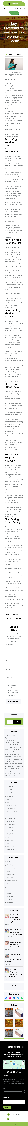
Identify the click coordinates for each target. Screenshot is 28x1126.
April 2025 (10, 837)
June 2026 (10, 793)
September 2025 (12, 821)
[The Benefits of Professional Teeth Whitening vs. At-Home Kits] (7, 956)
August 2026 (11, 787)
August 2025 (11, 824)
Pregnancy (10, 896)
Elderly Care (11, 874)
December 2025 (12, 812)
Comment (10, 645)
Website (9, 677)
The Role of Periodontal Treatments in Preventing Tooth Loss (13, 574)
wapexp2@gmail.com (15, 1119)
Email (8, 669)
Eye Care (10, 877)
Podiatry (9, 893)
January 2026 (11, 809)
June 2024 (10, 840)
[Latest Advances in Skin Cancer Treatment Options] (7, 943)
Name (8, 661)
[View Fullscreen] (5, 1062)
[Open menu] (4, 8)
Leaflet (23, 1068)
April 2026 (10, 799)
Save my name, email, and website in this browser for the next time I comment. (14, 690)
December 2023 (12, 849)
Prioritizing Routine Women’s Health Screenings (11, 88)
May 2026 (10, 796)
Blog (8, 862)
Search (17, 722)
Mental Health (11, 887)
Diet (8, 871)
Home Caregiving (12, 880)
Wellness (8, 614)
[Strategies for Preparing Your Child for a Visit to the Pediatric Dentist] (7, 971)
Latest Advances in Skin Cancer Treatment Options (16, 944)
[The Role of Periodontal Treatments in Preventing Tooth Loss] (7, 916)
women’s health (10, 166)
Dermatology (11, 868)
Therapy (9, 899)
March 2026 (10, 802)
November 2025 (12, 815)
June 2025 (10, 831)
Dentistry (10, 865)
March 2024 (10, 846)
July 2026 (10, 790)
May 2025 (10, 834)
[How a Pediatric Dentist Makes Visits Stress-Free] (7, 931)
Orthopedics (11, 890)
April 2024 (10, 843)
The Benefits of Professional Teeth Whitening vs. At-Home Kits (14, 596)
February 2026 (11, 805)
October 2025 (11, 818)
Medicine (15, 614)
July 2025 (10, 827)
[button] (14, 1064)
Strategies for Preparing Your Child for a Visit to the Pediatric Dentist (14, 605)
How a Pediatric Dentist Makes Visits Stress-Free (16, 932)
